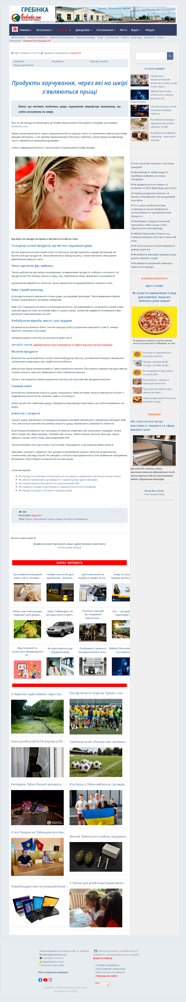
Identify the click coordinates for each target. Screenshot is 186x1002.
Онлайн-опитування (107, 965)
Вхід (77, 547)
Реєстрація (66, 547)
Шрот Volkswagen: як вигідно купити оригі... (60, 613)
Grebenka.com (19, 126)
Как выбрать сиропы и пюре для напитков (156, 381)
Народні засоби (99, 61)
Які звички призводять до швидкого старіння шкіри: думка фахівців (58, 479)
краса (51, 519)
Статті (35, 53)
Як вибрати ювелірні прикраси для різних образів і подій (163, 123)
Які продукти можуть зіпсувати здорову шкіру (45, 490)
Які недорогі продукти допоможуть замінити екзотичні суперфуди (57, 486)
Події (100, 37)
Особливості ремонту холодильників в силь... (92, 650)
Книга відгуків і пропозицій (110, 968)
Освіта (125, 37)
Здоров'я (149, 37)
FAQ (98, 972)
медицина (82, 519)
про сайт (59, 965)
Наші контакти (48, 951)
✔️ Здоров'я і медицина (54, 53)
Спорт (160, 37)
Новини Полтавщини (61, 37)
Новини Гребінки (37, 37)
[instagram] (50, 981)
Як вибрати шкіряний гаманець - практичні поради (163, 136)
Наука (28, 519)
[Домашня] (13, 30)
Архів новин (18, 37)
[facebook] (40, 981)
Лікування (57, 61)
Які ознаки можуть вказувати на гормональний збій (49, 483)
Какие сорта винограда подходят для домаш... (27, 613)
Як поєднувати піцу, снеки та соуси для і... (158, 372)
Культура (136, 37)
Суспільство (112, 37)
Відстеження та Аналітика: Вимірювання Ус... (27, 651)
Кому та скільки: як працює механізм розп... (125, 576)
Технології (15, 40)
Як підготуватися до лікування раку (60, 650)
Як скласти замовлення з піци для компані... (157, 354)
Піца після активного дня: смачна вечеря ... (157, 390)
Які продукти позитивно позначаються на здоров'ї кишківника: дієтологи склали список (70, 476)
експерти (69, 519)
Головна (24, 53)
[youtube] (45, 981)
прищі (59, 519)
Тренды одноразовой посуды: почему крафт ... (157, 363)
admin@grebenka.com (54, 954)
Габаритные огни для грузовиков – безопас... (60, 576)
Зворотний (49, 961)
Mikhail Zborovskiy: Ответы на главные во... (125, 650)
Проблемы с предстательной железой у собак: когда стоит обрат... (164, 81)
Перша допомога (23, 65)
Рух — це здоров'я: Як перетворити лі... (125, 613)
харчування (40, 519)
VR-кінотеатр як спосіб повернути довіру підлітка (164, 110)
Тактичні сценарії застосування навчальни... (93, 614)
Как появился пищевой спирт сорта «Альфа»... (27, 576)
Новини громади (85, 37)
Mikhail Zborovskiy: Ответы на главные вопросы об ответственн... (152, 97)
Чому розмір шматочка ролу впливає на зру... (159, 399)
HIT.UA (97, 983)
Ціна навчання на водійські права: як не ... (92, 576)
